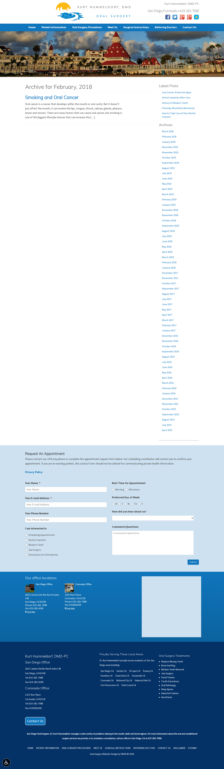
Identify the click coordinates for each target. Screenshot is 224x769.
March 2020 (168, 131)
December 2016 (170, 336)
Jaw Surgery (34, 550)
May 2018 (166, 246)
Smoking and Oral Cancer (51, 98)
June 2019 (167, 178)
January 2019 (169, 205)
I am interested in (36, 528)
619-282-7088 (40, 605)
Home (32, 27)
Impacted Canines (170, 693)
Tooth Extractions (170, 681)
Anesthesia (166, 697)
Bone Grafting (168, 665)
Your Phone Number (37, 513)
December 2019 (170, 147)
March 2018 (168, 257)
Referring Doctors (166, 27)
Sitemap (192, 748)
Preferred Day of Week (126, 497)
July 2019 (167, 173)
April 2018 (167, 252)
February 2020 (169, 136)
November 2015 (170, 404)
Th (135, 504)
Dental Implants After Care (176, 97)
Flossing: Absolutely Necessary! (178, 108)
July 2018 (167, 236)
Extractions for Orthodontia (43, 554)
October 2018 (169, 220)
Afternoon (134, 489)
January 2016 (169, 393)
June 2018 (167, 241)
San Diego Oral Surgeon (38, 734)
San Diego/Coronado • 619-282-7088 (173, 11)
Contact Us (189, 27)
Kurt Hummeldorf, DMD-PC (182, 4)
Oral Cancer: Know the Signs (176, 92)
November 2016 (170, 341)
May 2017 (166, 309)
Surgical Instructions (136, 27)
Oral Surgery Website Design (104, 754)
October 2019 (169, 157)
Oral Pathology (168, 685)
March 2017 (168, 320)
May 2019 (166, 184)
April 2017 (167, 315)
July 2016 (167, 362)
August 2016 (168, 356)
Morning (119, 489)
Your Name (32, 483)
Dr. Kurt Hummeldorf (60, 734)
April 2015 (167, 430)
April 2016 (167, 377)
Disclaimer (179, 748)
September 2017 (170, 288)
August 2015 (168, 419)
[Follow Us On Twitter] (174, 16)
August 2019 (168, 168)
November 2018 (170, 215)
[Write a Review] (196, 16)
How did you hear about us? (129, 511)
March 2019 (168, 194)
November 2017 (170, 278)
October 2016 (169, 346)
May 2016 (166, 372)
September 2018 (170, 225)
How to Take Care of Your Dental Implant (179, 115)
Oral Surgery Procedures (87, 27)
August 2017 (168, 294)
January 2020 (169, 142)
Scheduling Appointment (41, 535)
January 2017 (169, 330)
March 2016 (168, 383)
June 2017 (167, 304)
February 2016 (169, 388)
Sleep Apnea (167, 689)
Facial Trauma (167, 677)
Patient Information (54, 27)
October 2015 (169, 409)
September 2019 (170, 163)
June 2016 (167, 367)
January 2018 (169, 267)
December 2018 (170, 210)
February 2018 (169, 262)
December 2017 (170, 273)
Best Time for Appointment (129, 483)
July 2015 (167, 425)
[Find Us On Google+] (182, 16)
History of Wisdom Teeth (175, 103)
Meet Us (112, 27)
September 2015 (170, 414)
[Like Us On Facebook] (167, 16)
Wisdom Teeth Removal (172, 669)
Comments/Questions (125, 527)
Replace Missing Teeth (172, 661)
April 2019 (167, 189)
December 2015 (170, 398)
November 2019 (170, 152)
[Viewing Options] (6, 762)
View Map (30, 611)
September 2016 (170, 351)
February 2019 (169, 199)
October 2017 (169, 283)
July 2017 (167, 299)
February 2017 (169, 325)
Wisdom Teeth (35, 545)
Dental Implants (37, 540)
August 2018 (168, 231)
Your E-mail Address (38, 498)
